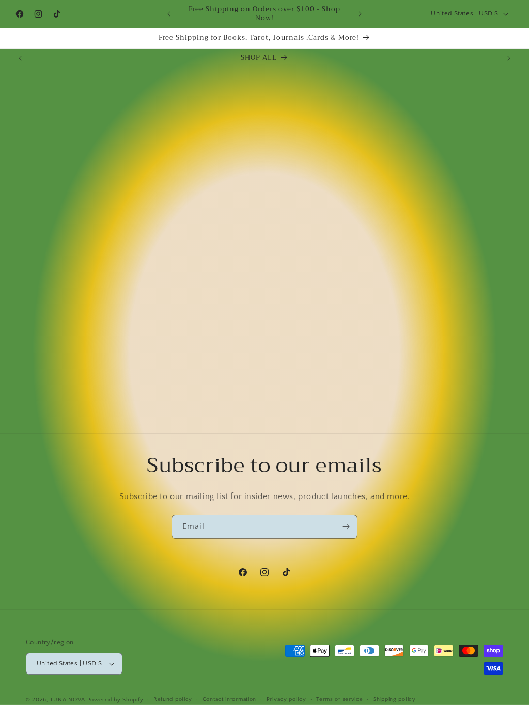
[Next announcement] (360, 14)
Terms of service (339, 699)
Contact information (229, 699)
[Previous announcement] (169, 14)
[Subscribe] (345, 527)
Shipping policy (394, 699)
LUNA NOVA (68, 700)
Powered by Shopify (115, 700)
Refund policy (172, 699)
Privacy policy (286, 699)
